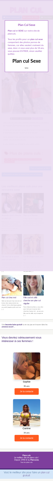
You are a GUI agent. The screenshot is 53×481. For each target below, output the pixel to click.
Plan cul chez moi (9, 298)
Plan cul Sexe (26, 61)
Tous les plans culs (26, 462)
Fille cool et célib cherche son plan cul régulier (32, 301)
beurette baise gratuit (13, 325)
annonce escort (7, 327)
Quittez (26, 68)
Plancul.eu (34, 460)
